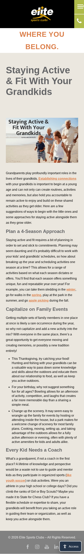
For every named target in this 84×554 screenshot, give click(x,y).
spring (36, 295)
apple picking (39, 300)
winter (70, 289)
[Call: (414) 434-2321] (79, 22)
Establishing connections (57, 178)
